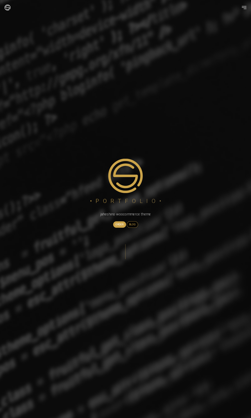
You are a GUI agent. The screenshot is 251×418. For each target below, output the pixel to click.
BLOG (132, 224)
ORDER (119, 224)
